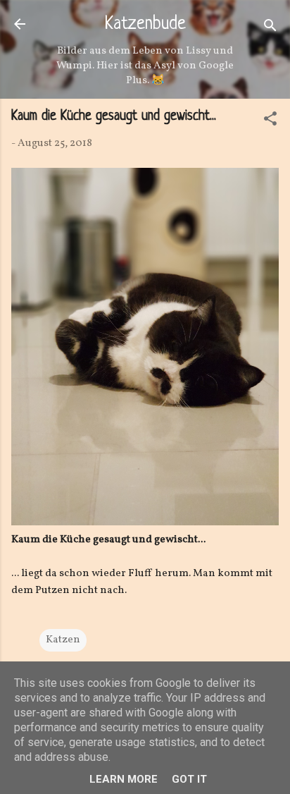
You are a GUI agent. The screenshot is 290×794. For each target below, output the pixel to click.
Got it (189, 779)
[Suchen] (270, 28)
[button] (270, 121)
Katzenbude (145, 25)
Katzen (63, 640)
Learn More (123, 779)
